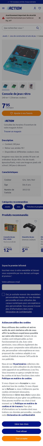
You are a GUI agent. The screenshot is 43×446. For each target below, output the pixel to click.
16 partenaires (19, 364)
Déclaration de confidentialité (21, 415)
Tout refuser (21, 431)
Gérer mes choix (21, 424)
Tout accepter (22, 438)
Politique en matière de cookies (17, 378)
